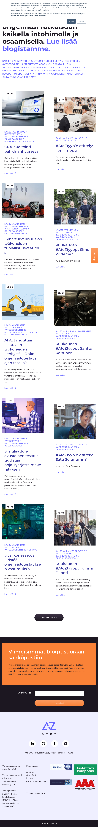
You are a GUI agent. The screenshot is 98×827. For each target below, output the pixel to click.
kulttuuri (37, 61)
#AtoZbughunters (13, 67)
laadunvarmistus (74, 67)
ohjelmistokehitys (59, 64)
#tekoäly (33, 70)
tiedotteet (71, 61)
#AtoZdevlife (10, 64)
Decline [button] (81, 21)
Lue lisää (8, 173)
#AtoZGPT (75, 70)
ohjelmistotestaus (54, 70)
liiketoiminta (53, 61)
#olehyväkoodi (37, 67)
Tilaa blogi (94, 255)
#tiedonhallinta (24, 74)
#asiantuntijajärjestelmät (19, 77)
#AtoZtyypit (19, 61)
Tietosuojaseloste (49, 823)
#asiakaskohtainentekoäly (67, 74)
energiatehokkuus (13, 70)
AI (59, 67)
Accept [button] (71, 21)
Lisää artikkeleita (49, 617)
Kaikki (5, 61)
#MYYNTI (43, 74)
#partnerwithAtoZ (33, 64)
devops (6, 74)
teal (52, 67)
